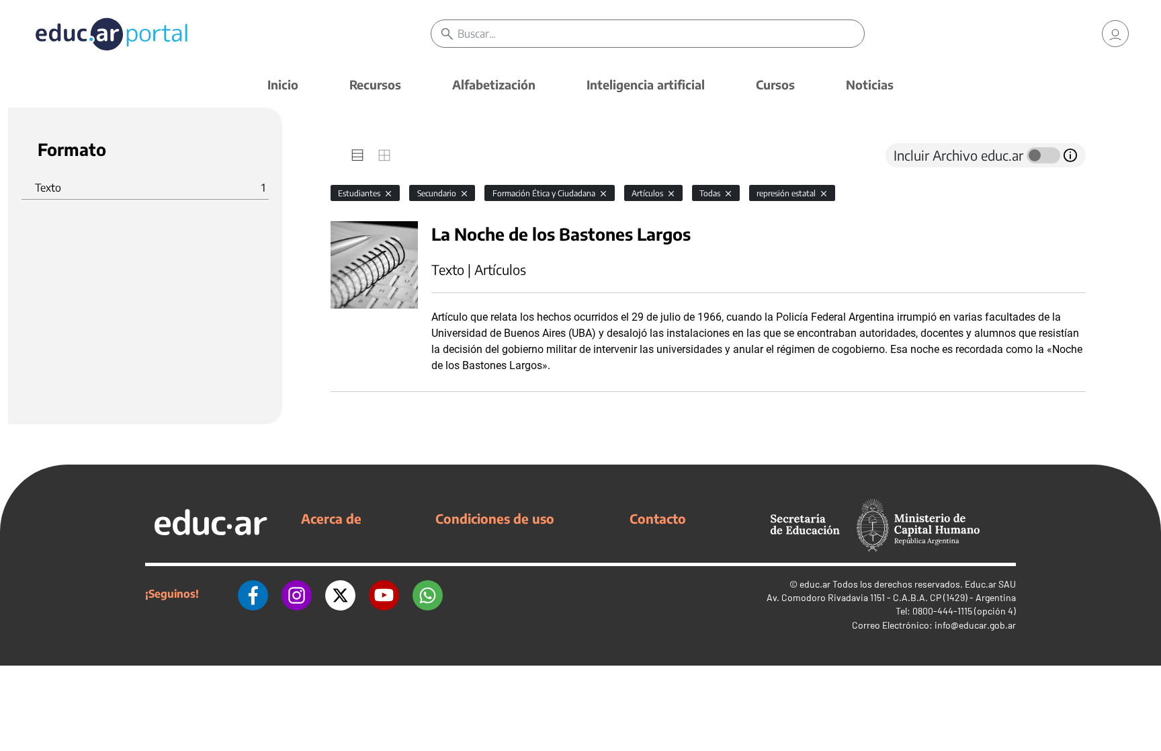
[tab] (357, 155)
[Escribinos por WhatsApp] (428, 593)
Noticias (870, 84)
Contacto (658, 518)
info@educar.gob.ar (975, 625)
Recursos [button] (375, 84)
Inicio (282, 84)
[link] (1115, 33)
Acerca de (331, 518)
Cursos (775, 84)
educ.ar (815, 584)
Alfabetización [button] (493, 84)
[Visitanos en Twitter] (340, 593)
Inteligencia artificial (646, 84)
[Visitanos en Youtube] (384, 593)
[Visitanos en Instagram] (297, 593)
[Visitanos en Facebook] (253, 593)
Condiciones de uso (494, 518)
